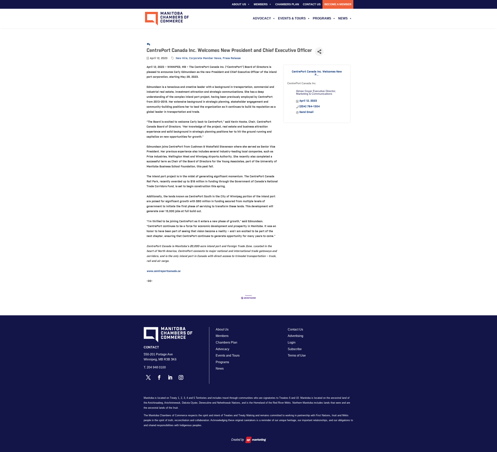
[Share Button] (319, 51)
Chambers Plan (287, 4)
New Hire (182, 58)
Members (261, 4)
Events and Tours (228, 355)
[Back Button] (148, 44)
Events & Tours (292, 18)
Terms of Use (297, 355)
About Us (239, 4)
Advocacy (262, 18)
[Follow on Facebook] (159, 377)
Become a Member (337, 4)
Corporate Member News (205, 58)
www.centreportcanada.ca (163, 271)
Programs (322, 18)
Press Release (232, 58)
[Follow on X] (148, 377)
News (343, 18)
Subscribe (295, 349)
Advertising (295, 335)
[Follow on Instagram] (181, 377)
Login (291, 342)
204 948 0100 (156, 367)
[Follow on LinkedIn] (170, 377)
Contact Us (312, 4)
